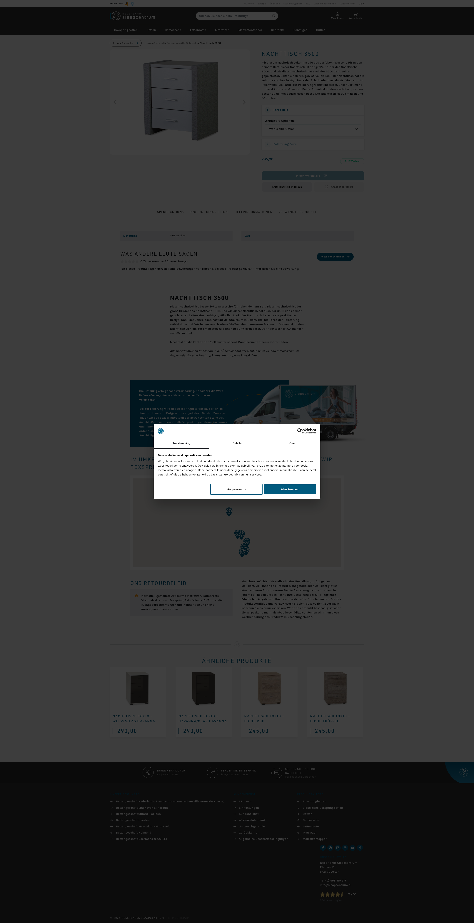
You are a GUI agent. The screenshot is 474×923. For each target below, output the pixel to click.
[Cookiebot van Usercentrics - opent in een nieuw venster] (300, 431)
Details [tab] (237, 443)
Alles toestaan (290, 489)
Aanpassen (234, 489)
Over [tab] (292, 443)
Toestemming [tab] (181, 443)
